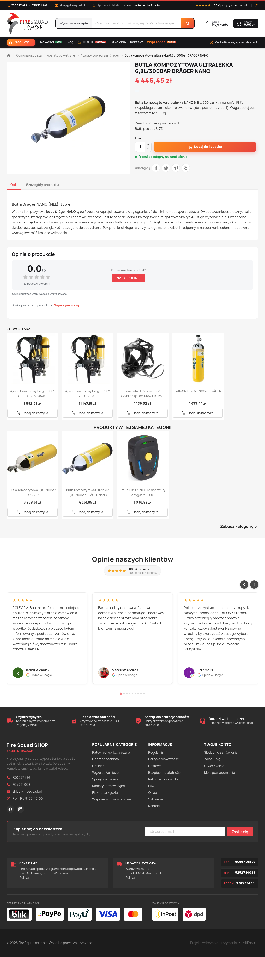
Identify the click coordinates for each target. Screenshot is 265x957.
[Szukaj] (187, 23)
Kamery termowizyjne (108, 786)
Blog (69, 42)
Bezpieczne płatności (164, 772)
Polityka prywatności (164, 759)
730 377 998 (19, 5)
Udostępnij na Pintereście (176, 168)
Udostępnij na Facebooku (156, 168)
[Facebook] (10, 809)
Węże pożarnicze (105, 772)
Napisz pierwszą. (67, 305)
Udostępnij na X (166, 168)
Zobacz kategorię (239, 526)
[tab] (121, 693)
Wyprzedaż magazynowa (111, 799)
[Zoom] (68, 118)
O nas (152, 793)
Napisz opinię (128, 278)
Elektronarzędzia (105, 793)
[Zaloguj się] (256, 5)
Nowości (50, 42)
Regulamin (156, 752)
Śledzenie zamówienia (221, 752)
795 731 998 (39, 5)
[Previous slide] (244, 584)
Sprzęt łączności (105, 779)
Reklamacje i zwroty (163, 779)
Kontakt (136, 42)
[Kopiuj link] (186, 168)
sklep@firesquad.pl (72, 5)
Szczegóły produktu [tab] (42, 185)
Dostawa (154, 766)
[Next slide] (254, 584)
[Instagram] (20, 809)
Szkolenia (118, 42)
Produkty (21, 42)
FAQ (151, 786)
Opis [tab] (14, 185)
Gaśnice (98, 766)
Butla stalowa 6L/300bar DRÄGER (197, 391)
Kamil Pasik (246, 943)
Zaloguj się (212, 759)
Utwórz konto (214, 766)
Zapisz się (240, 831)
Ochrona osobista (105, 759)
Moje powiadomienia (219, 772)
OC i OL (94, 42)
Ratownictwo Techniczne (111, 752)
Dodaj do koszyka (208, 147)
